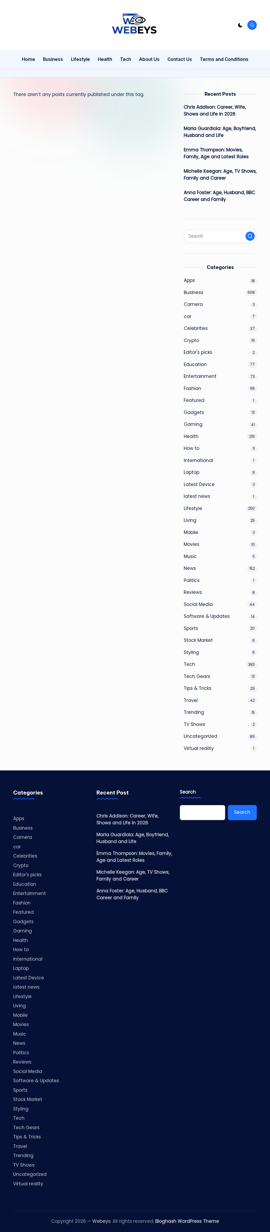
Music (190, 556)
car (187, 316)
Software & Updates (207, 616)
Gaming (193, 424)
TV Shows (194, 724)
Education (195, 364)
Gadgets (194, 412)
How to (191, 448)
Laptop (191, 472)
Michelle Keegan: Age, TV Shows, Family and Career (220, 174)
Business (193, 292)
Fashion (192, 388)
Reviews (193, 592)
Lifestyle (193, 508)
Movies (191, 544)
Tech (189, 664)
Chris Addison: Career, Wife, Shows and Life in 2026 (215, 110)
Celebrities (196, 328)
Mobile (191, 532)
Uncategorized (200, 736)
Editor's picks (198, 352)
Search (188, 792)
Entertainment (200, 376)
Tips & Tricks (197, 688)
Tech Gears (197, 676)
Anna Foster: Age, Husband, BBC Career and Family (219, 196)
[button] (250, 236)
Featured (194, 400)
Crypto (191, 340)
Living (190, 520)
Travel (191, 700)
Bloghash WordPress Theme (187, 1221)
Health (191, 436)
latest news (197, 496)
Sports (191, 628)
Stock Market (198, 640)
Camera (193, 304)
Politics (192, 580)
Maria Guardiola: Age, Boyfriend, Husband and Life (220, 131)
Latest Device (199, 484)
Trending (194, 712)
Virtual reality (199, 748)
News (190, 568)
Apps (189, 280)
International (198, 460)
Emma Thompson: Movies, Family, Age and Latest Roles (216, 153)
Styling (191, 652)
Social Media (198, 604)
